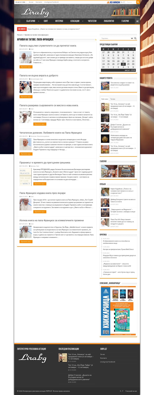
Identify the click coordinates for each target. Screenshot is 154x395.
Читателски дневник (43, 136)
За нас (31, 2)
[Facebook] (124, 2)
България (30, 21)
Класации (75, 21)
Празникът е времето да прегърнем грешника (44, 162)
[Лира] (35, 10)
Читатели (92, 21)
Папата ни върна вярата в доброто (38, 75)
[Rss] (122, 2)
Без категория (35, 79)
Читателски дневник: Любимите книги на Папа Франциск (50, 132)
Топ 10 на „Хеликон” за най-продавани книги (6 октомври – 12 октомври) (123, 106)
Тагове (112, 99)
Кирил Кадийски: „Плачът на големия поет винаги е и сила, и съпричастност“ (54, 29)
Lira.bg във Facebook (51, 2)
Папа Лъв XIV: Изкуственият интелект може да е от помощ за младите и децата (122, 222)
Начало (19, 20)
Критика (33, 166)
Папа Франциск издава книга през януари (42, 193)
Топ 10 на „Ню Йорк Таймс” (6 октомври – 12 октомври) (80, 366)
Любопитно (109, 21)
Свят (46, 21)
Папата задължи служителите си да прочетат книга (47, 45)
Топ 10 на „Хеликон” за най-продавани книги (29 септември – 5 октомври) (123, 148)
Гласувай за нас (131, 391)
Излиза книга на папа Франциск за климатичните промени (51, 220)
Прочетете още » (26, 67)
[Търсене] (138, 2)
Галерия (125, 21)
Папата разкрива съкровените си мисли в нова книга (48, 105)
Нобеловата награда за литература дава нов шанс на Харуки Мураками (121, 138)
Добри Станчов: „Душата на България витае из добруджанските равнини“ (120, 127)
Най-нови (104, 99)
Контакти (39, 2)
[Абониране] (95, 40)
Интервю (59, 21)
